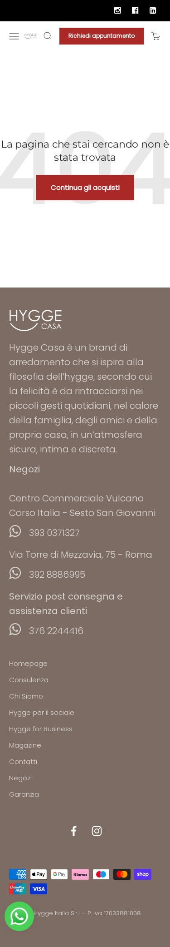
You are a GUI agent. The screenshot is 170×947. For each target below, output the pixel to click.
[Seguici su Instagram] (97, 831)
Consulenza (29, 679)
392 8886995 (57, 574)
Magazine (25, 745)
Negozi (20, 778)
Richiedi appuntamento (101, 36)
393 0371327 (54, 532)
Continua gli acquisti (85, 187)
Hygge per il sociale (41, 712)
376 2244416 (56, 631)
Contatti (23, 761)
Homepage (28, 663)
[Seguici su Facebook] (74, 831)
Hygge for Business (41, 729)
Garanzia (24, 794)
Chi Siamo (26, 696)
